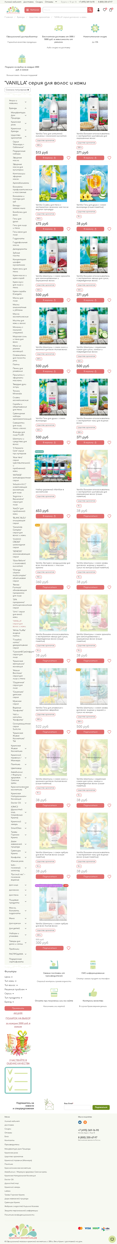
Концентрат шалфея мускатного (19, 262)
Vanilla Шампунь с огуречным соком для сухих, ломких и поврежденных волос (91, 349)
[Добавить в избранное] (68, 158)
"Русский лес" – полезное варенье (18, 877)
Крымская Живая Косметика (16, 748)
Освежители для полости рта (19, 358)
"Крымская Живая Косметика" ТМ (19, 737)
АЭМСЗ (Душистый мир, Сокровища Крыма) (17, 812)
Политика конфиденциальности (19, 1215)
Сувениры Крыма (16, 852)
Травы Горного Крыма (15, 835)
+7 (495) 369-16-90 (86, 2)
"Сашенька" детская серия (18, 694)
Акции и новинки (13, 102)
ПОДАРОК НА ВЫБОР (18, 1018)
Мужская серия (17, 702)
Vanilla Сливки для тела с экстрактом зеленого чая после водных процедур (52, 207)
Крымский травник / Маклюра (16, 758)
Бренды (21, 17)
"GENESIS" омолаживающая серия (20, 554)
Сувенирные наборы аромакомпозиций (20, 416)
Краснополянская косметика (17, 788)
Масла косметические (20, 315)
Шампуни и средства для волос (20, 441)
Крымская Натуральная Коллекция (17, 796)
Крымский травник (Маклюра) (18, 1160)
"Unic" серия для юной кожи (19, 614)
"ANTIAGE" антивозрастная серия (20, 478)
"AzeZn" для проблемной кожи (19, 511)
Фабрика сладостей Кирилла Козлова (22, 1206)
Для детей (14, 928)
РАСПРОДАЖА (16, 954)
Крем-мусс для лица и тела (18, 285)
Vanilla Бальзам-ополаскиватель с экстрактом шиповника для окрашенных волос (93, 136)
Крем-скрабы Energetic (19, 292)
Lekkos (7, 1191)
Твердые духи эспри (19, 385)
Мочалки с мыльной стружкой (18, 330)
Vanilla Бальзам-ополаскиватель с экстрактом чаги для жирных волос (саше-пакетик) (93, 854)
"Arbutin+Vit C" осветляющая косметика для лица (20, 488)
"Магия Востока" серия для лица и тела (19, 674)
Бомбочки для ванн (20, 213)
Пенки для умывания (18, 369)
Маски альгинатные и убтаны (19, 307)
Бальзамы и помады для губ (19, 199)
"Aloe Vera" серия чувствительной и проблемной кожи (20, 464)
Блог (7, 1136)
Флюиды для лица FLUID (19, 433)
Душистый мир (12, 1183)
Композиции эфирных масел (19, 176)
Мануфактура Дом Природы (17, 115)
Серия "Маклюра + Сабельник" (18, 144)
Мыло (12, 918)
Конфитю (16, 857)
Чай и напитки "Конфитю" (18, 717)
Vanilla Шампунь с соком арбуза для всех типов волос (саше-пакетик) (52, 854)
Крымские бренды (16, 130)
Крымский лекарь (16, 823)
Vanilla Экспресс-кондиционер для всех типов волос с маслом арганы (53, 565)
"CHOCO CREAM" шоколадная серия (19, 543)
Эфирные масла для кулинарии (18, 167)
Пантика (15, 764)
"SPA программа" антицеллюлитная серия (20, 604)
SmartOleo (16, 828)
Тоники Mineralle (17, 392)
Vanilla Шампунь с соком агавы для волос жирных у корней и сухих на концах (92, 710)
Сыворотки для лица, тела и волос (19, 425)
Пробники (14, 949)
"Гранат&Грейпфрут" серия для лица (20, 654)
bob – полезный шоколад (15, 868)
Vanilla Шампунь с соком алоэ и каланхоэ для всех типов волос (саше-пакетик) (52, 781)
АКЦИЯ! (18, 1013)
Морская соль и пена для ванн (20, 339)
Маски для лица (18, 299)
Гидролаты (18, 239)
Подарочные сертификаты (16, 960)
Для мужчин (15, 923)
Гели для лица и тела (20, 226)
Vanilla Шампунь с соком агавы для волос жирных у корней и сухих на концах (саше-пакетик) (93, 565)
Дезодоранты (20, 249)
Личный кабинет (13, 2)
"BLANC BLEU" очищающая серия (19, 520)
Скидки (39, 2)
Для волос (14, 890)
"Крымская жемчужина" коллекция (19, 664)
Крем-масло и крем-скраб (20, 276)
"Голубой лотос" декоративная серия (20, 644)
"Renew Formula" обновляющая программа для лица (20, 590)
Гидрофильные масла (20, 243)
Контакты (9, 1140)
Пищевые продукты (14, 901)
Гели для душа (17, 220)
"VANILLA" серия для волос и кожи (19, 624)
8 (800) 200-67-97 (105, 2)
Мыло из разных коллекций (18, 348)
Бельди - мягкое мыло (19, 207)
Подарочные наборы (19, 152)
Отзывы (49, 2)
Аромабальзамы (20, 183)
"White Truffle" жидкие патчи (19, 633)
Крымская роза (16, 123)
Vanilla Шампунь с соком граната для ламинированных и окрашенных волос (53, 278)
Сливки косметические (20, 399)
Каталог (34, 10)
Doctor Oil (16, 803)
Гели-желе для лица (20, 233)
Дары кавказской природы (16, 844)
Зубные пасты (16, 254)
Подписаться (90, 516)
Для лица (13, 885)
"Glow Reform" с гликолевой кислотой (19, 563)
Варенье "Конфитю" (18, 709)
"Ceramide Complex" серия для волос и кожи (19, 531)
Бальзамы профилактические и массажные (20, 189)
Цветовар (16, 768)
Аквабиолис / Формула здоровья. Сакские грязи (17, 777)
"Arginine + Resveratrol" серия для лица (18, 500)
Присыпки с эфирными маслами (19, 378)
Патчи (16, 365)
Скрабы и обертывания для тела (20, 407)
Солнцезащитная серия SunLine (20, 726)
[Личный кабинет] (98, 10)
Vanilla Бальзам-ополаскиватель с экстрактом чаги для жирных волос (93, 420)
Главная (9, 17)
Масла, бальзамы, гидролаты (14, 910)
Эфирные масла (17, 159)
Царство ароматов (39, 17)
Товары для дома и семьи (16, 942)
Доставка (28, 2)
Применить (18, 1008)
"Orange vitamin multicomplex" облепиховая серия (19, 575)
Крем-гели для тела (20, 270)
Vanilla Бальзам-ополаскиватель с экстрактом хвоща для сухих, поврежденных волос (93, 278)
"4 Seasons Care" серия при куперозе (19, 451)
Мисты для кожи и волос (19, 322)
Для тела (13, 895)
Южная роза (17, 861)
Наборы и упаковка (14, 934)
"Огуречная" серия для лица (18, 685)
